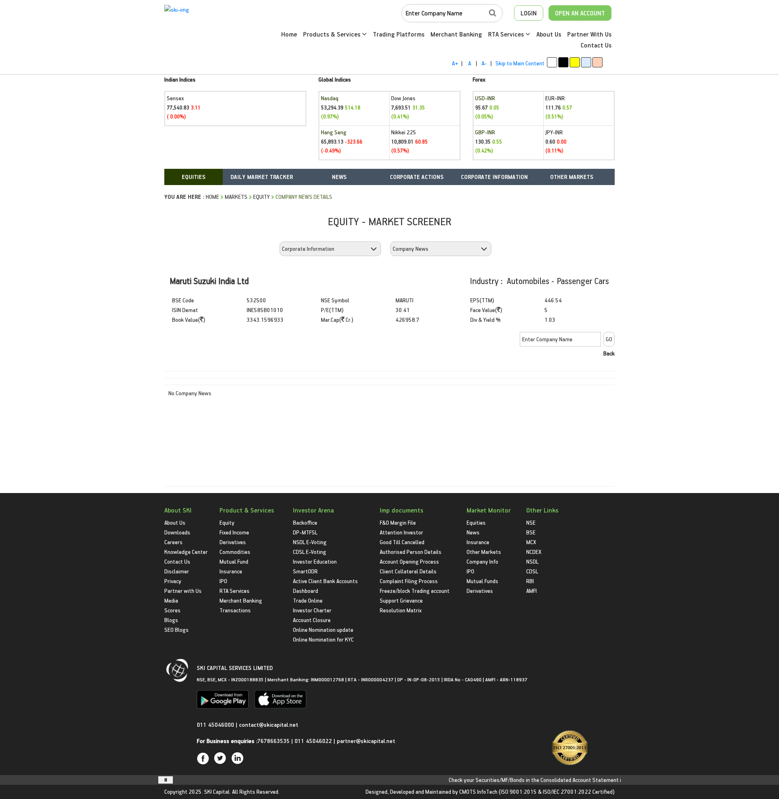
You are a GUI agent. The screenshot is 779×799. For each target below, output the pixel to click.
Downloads (177, 532)
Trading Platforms (398, 34)
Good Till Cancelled (402, 542)
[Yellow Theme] (575, 62)
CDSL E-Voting (309, 552)
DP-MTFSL (305, 532)
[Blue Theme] (586, 62)
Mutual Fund (233, 561)
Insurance (230, 571)
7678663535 (273, 741)
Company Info (482, 561)
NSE (531, 522)
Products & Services (332, 34)
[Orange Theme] (597, 62)
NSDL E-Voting (310, 542)
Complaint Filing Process (409, 581)
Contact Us (596, 45)
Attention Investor (401, 532)
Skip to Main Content (519, 63)
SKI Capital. (217, 791)
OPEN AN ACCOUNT (580, 13)
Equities (476, 522)
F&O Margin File (398, 522)
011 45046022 (314, 741)
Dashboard (305, 590)
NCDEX (533, 552)
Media (171, 600)
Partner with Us (183, 590)
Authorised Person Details (410, 552)
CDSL (532, 571)
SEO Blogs (176, 629)
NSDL (532, 561)
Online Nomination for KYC (323, 639)
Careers (173, 542)
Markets (236, 196)
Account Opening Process (409, 561)
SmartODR (305, 571)
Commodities (234, 552)
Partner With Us (589, 34)
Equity (261, 196)
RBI (530, 581)
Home (289, 34)
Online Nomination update (323, 629)
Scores (172, 610)
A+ (455, 63)
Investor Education (315, 561)
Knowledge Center (186, 552)
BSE (531, 532)
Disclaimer (176, 571)
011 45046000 (216, 724)
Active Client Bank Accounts (325, 581)
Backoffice (305, 522)
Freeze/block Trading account (415, 590)
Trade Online (308, 600)
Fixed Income (234, 532)
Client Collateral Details (408, 571)
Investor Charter (312, 610)
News (473, 532)
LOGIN (529, 13)
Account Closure (312, 620)
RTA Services (506, 34)
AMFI (531, 590)
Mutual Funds (482, 581)
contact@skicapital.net (268, 724)
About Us (548, 34)
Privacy (172, 581)
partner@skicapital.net (366, 741)
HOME (212, 196)
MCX (531, 542)
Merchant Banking (456, 34)
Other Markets (484, 552)
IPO (223, 581)
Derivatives (232, 542)
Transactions (235, 610)
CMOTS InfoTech (478, 791)
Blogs (171, 620)
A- (484, 63)
